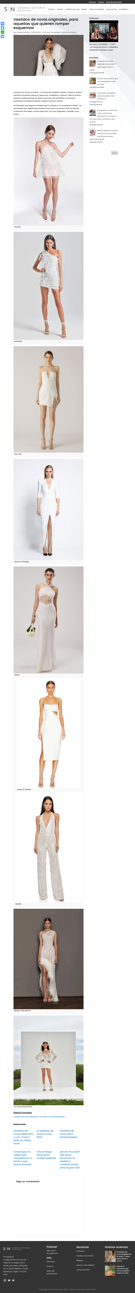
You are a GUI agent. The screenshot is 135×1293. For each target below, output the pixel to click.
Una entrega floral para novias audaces (46, 1155)
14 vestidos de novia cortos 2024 (45, 1134)
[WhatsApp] (2, 32)
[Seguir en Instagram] (5, 1280)
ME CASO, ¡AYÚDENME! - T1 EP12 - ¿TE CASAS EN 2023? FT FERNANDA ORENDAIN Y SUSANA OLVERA (103, 47)
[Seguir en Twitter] (13, 1280)
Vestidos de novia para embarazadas (68, 1134)
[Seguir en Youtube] (9, 1280)
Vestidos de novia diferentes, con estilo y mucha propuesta (39, 1116)
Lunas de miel (111, 9)
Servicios (92, 2)
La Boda (60, 9)
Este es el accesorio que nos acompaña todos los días (107, 81)
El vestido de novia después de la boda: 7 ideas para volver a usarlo (124, 1256)
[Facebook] (2, 24)
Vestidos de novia (72, 9)
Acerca (101, 2)
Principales (55, 32)
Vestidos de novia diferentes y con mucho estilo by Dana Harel (23, 1137)
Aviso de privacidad (114, 2)
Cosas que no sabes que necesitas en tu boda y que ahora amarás (23, 1158)
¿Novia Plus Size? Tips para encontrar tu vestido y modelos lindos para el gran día (70, 1159)
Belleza (84, 9)
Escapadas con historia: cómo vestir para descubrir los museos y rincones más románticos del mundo (103, 116)
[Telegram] (2, 36)
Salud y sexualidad (96, 9)
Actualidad (123, 9)
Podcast (51, 9)
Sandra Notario (23, 32)
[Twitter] (2, 28)
